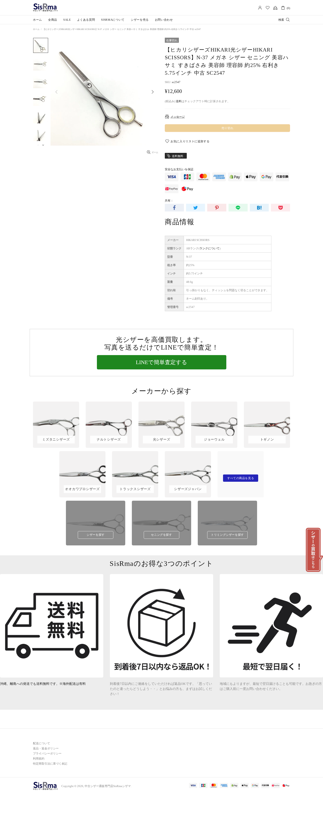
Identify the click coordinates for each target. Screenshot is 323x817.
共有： (169, 200)
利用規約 (38, 758)
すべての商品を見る (240, 478)
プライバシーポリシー (47, 753)
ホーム (36, 29)
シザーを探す (96, 534)
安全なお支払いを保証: (179, 169)
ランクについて (210, 248)
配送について (41, 743)
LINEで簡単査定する (161, 362)
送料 (178, 101)
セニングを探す (161, 534)
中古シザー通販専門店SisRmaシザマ (45, 7)
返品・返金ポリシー (46, 748)
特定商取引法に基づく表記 (50, 763)
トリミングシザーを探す (227, 534)
